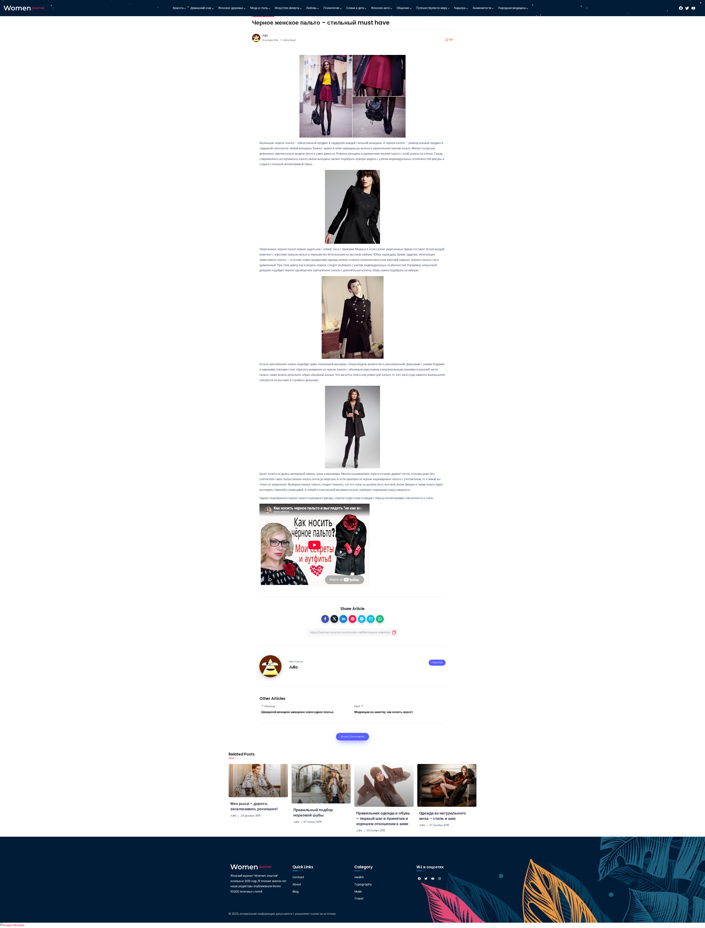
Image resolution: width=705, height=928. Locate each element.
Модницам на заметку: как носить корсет (383, 712)
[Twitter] (426, 879)
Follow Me (437, 662)
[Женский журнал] (24, 8)
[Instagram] (439, 879)
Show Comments (352, 736)
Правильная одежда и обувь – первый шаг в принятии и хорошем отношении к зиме (383, 818)
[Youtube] (433, 879)
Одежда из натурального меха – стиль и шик (442, 815)
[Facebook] (419, 879)
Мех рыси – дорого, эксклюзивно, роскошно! (254, 806)
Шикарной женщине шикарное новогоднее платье (297, 712)
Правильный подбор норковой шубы (313, 812)
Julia (265, 35)
